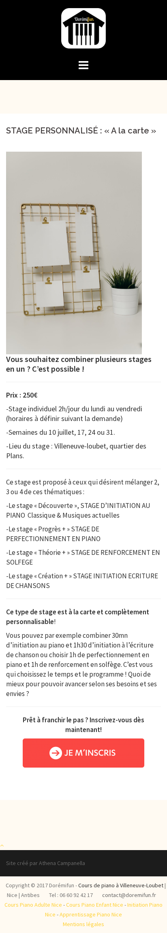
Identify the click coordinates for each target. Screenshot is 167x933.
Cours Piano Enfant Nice (94, 904)
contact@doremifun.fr (129, 895)
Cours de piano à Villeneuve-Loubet (120, 885)
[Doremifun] (83, 30)
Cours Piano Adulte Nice (33, 904)
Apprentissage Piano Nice (91, 914)
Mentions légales (83, 924)
